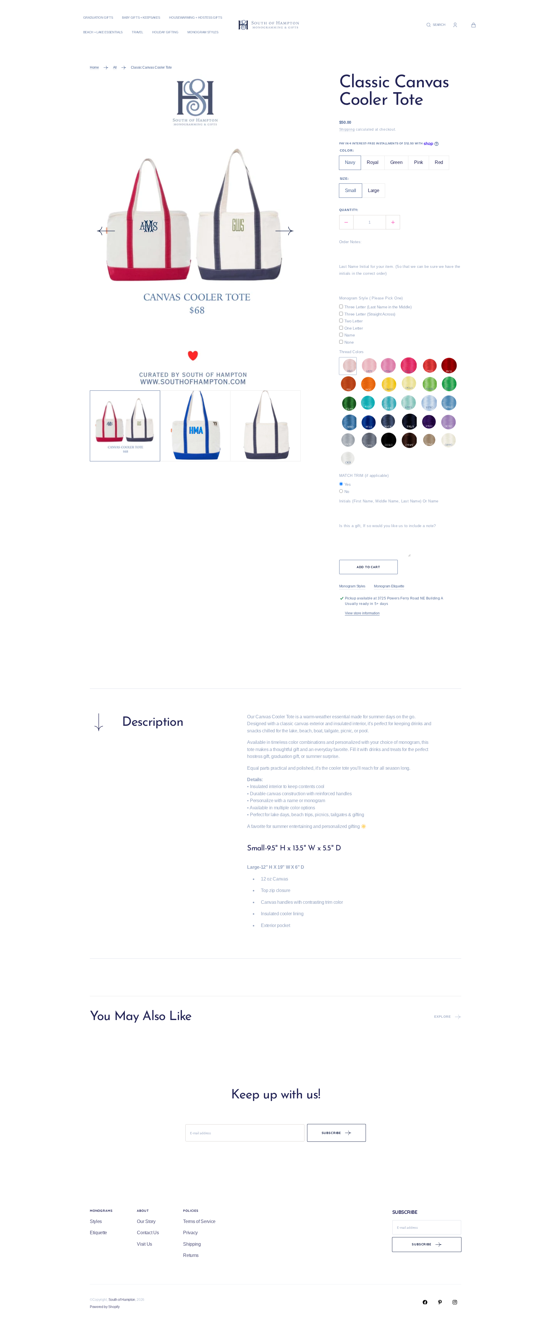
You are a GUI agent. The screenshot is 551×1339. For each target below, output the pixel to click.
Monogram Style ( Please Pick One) (371, 298)
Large (376, 193)
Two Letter (353, 321)
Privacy (190, 1232)
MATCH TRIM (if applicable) (364, 475)
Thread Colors (351, 352)
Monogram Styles (352, 586)
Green (399, 165)
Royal (375, 165)
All (115, 67)
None (349, 342)
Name (349, 335)
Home (94, 67)
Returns (191, 1255)
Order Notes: (350, 242)
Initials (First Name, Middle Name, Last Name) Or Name (389, 501)
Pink (421, 165)
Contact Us (148, 1232)
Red (442, 165)
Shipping (347, 129)
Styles (96, 1221)
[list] (195, 232)
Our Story (146, 1221)
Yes (347, 484)
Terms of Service (199, 1221)
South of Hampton (121, 1300)
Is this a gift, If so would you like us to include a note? (387, 526)
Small (353, 193)
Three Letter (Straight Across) (369, 314)
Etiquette (98, 1232)
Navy (353, 165)
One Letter (353, 328)
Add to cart (368, 567)
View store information (362, 613)
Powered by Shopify (104, 1307)
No (346, 491)
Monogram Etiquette (389, 586)
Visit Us (144, 1244)
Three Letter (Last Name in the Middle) (378, 307)
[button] (435, 25)
